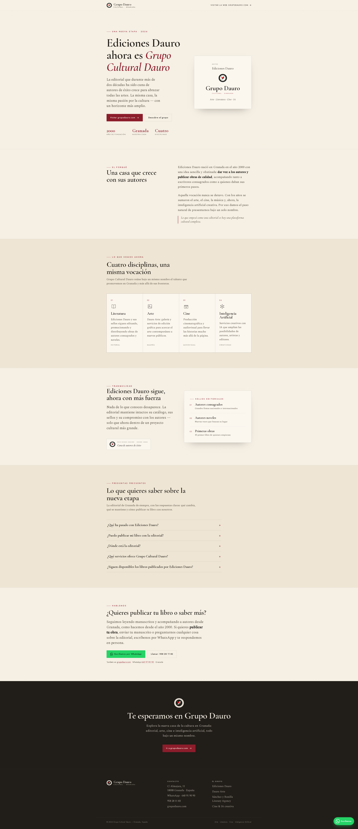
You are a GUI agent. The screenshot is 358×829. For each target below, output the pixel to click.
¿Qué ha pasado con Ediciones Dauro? (132, 525)
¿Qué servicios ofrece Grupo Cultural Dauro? (137, 556)
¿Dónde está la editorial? (124, 546)
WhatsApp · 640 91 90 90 (181, 796)
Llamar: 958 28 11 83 (162, 654)
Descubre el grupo (158, 117)
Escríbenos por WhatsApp (128, 654)
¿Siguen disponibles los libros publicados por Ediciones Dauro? (150, 567)
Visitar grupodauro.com (122, 117)
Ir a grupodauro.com (177, 748)
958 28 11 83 (174, 801)
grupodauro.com (229, 5)
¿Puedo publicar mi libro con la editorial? (135, 535)
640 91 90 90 (148, 662)
